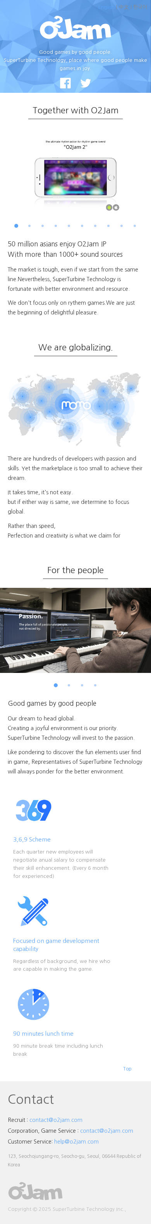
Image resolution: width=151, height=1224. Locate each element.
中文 (124, 7)
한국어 (140, 7)
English (106, 7)
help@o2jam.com (76, 1141)
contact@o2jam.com (55, 1120)
